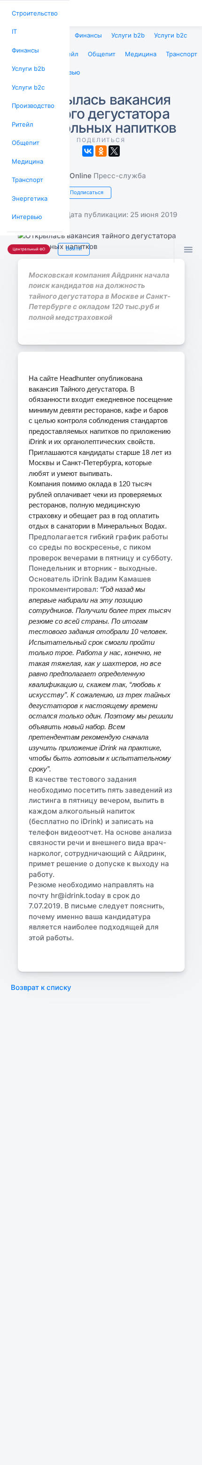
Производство (31, 99)
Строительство (32, 12)
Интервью (25, 203)
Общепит (24, 133)
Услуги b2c (26, 81)
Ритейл (21, 116)
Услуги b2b (27, 64)
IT (13, 29)
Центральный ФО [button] (27, 235)
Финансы (24, 47)
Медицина (25, 151)
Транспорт (26, 168)
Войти (69, 234)
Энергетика (27, 185)
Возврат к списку (41, 982)
